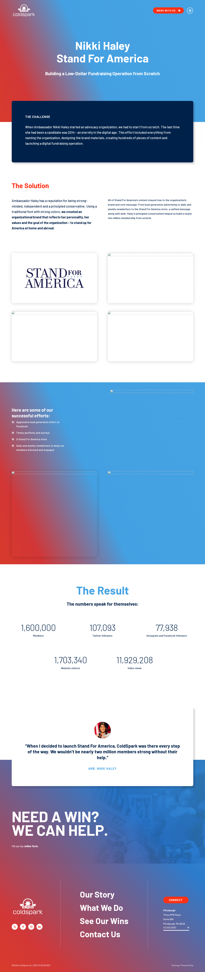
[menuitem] (168, 10)
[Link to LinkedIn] (39, 927)
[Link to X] (15, 927)
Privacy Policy (187, 965)
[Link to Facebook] (23, 927)
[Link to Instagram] (31, 927)
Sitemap (175, 965)
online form (31, 846)
